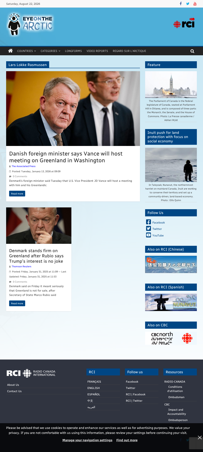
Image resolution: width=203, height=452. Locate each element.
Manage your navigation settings (87, 440)
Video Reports (97, 50)
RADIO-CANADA (174, 381)
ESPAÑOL (93, 394)
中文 (90, 400)
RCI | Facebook (135, 394)
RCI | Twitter (134, 400)
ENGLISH (93, 388)
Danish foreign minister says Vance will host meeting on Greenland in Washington (66, 156)
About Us (13, 384)
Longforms (73, 50)
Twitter (130, 388)
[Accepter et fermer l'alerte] (199, 437)
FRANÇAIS (94, 381)
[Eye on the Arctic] (10, 51)
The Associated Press (23, 166)
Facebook (132, 381)
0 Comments (19, 176)
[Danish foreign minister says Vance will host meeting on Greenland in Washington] (73, 74)
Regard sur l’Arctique (129, 50)
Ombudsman (176, 397)
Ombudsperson (178, 420)
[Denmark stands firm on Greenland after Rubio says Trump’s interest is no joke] (38, 210)
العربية (91, 407)
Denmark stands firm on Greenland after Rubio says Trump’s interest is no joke (36, 255)
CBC (167, 404)
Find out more (127, 440)
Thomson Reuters (21, 266)
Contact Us (14, 391)
